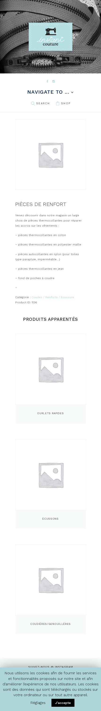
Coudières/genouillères (50, 624)
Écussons (50, 518)
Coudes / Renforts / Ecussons (52, 297)
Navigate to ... (48, 92)
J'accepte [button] (63, 703)
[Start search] (33, 104)
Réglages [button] (38, 702)
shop (65, 103)
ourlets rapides (50, 413)
